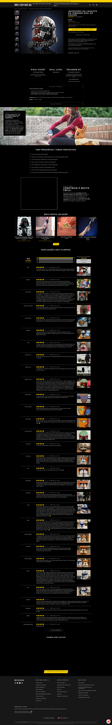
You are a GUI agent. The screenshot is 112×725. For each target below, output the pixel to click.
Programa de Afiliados (83, 692)
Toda (56, 244)
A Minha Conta (39, 682)
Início (16, 8)
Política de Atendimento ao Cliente (43, 693)
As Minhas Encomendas (41, 684)
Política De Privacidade (41, 698)
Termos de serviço (40, 696)
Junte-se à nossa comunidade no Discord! (87, 690)
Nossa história (81, 682)
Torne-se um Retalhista (83, 695)
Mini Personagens (61, 687)
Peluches (59, 689)
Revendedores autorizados (84, 697)
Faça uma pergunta (56, 103)
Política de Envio (39, 689)
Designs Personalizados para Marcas (66, 3)
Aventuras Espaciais (23, 8)
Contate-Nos (38, 700)
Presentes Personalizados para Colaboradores (85, 688)
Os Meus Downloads (40, 687)
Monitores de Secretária (62, 696)
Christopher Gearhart (74, 72)
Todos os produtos (61, 682)
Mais (55, 5)
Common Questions (43, 75)
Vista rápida (24, 234)
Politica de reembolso (40, 691)
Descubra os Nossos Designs (41, 3)
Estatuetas (59, 693)
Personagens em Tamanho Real (64, 684)
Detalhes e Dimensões (56, 86)
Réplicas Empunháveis (62, 691)
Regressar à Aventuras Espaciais (57, 671)
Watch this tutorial (59, 92)
